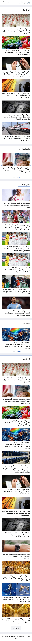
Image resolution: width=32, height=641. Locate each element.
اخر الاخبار (26, 10)
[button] (19, 177)
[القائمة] (8, 2)
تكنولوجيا (26, 323)
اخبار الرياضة (25, 184)
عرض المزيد (16, 628)
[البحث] (3, 2)
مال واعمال (26, 149)
